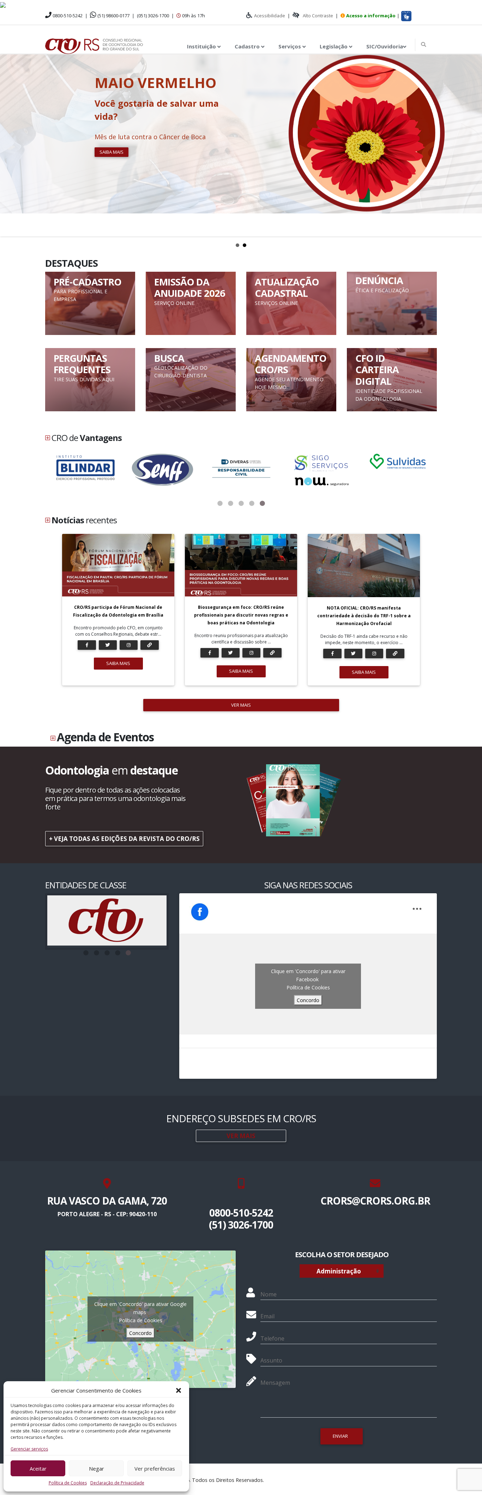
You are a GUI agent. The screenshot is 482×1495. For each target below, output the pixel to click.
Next (472, 145)
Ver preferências (154, 1468)
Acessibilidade (269, 15)
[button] (178, 1390)
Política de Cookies (68, 1483)
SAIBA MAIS (118, 663)
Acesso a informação (371, 15)
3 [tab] (241, 503)
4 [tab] (251, 503)
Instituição (202, 46)
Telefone (272, 1338)
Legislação (334, 46)
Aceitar (38, 1468)
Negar (96, 1468)
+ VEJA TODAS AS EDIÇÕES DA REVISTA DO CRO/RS (124, 839)
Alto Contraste (318, 15)
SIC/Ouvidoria (384, 46)
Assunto (271, 1360)
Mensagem (275, 1383)
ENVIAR (340, 1436)
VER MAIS (241, 705)
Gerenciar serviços (29, 1449)
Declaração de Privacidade (117, 1483)
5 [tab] (262, 503)
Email (267, 1316)
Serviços (290, 46)
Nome (268, 1294)
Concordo (308, 1000)
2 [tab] (230, 503)
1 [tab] (219, 503)
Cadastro (248, 46)
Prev (9, 145)
